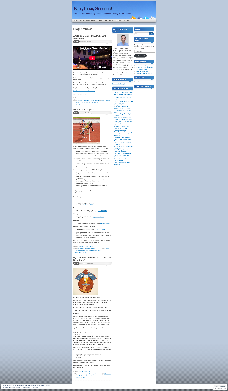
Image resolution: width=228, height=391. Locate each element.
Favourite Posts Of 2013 (85, 371)
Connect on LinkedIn (105, 20)
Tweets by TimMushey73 (118, 84)
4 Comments (107, 248)
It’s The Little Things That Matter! (144, 67)
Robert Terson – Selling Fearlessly (123, 132)
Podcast (99, 250)
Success (77, 104)
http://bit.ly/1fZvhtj (100, 229)
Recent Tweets (120, 80)
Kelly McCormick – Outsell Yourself (123, 119)
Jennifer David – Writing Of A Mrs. (123, 166)
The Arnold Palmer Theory (142, 71)
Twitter (146, 18)
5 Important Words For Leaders (144, 73)
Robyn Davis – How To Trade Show (123, 121)
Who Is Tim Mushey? (87, 20)
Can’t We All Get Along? (142, 66)
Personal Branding (85, 102)
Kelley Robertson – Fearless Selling (123, 101)
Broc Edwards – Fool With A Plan (122, 153)
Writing (84, 252)
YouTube (152, 18)
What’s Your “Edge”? (83, 109)
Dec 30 (76, 263)
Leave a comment (106, 100)
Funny (92, 100)
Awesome (80, 373)
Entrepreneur (87, 100)
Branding (80, 100)
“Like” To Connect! (143, 86)
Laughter (97, 100)
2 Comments (107, 374)
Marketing (97, 373)
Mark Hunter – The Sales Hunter (122, 117)
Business (81, 97)
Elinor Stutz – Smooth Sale (121, 106)
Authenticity (81, 248)
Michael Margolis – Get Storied (122, 108)
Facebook (139, 18)
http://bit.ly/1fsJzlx (102, 211)
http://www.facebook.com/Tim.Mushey (84, 91)
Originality (77, 102)
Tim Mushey (89, 41)
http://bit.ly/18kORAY (88, 204)
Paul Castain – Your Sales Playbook (123, 92)
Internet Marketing (86, 250)
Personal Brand (85, 375)
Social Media (78, 252)
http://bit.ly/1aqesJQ (105, 223)
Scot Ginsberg (94, 102)
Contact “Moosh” (123, 20)
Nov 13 (76, 41)
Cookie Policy (35, 387)
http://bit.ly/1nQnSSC (98, 217)
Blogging (87, 248)
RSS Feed (133, 18)
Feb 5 (76, 112)
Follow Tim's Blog (140, 55)
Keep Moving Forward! (141, 69)
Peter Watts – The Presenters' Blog (123, 137)
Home (75, 20)
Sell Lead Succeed (94, 375)
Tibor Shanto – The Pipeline (121, 126)
